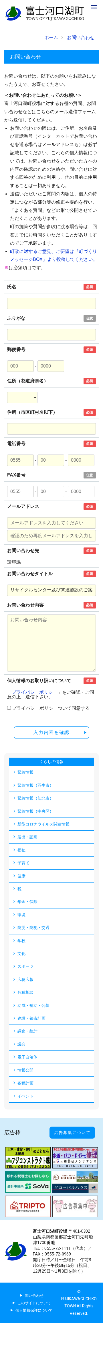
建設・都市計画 (31, 1018)
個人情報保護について (34, 1310)
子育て (23, 863)
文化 (21, 953)
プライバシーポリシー (35, 692)
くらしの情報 (51, 761)
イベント (25, 1096)
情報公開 (25, 1070)
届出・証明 (27, 837)
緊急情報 (25, 772)
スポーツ (25, 966)
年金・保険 (27, 901)
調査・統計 (27, 1031)
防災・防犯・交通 (33, 927)
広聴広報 (25, 979)
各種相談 (25, 992)
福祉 (21, 850)
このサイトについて (34, 1303)
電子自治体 (27, 1057)
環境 (21, 914)
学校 (21, 940)
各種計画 (25, 1083)
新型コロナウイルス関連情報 (43, 824)
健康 (21, 876)
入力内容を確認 (51, 732)
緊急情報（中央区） (35, 811)
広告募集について (72, 1132)
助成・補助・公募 (33, 1005)
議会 (21, 1044)
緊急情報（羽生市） (35, 785)
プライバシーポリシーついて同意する (51, 708)
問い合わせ (34, 1295)
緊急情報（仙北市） (35, 798)
